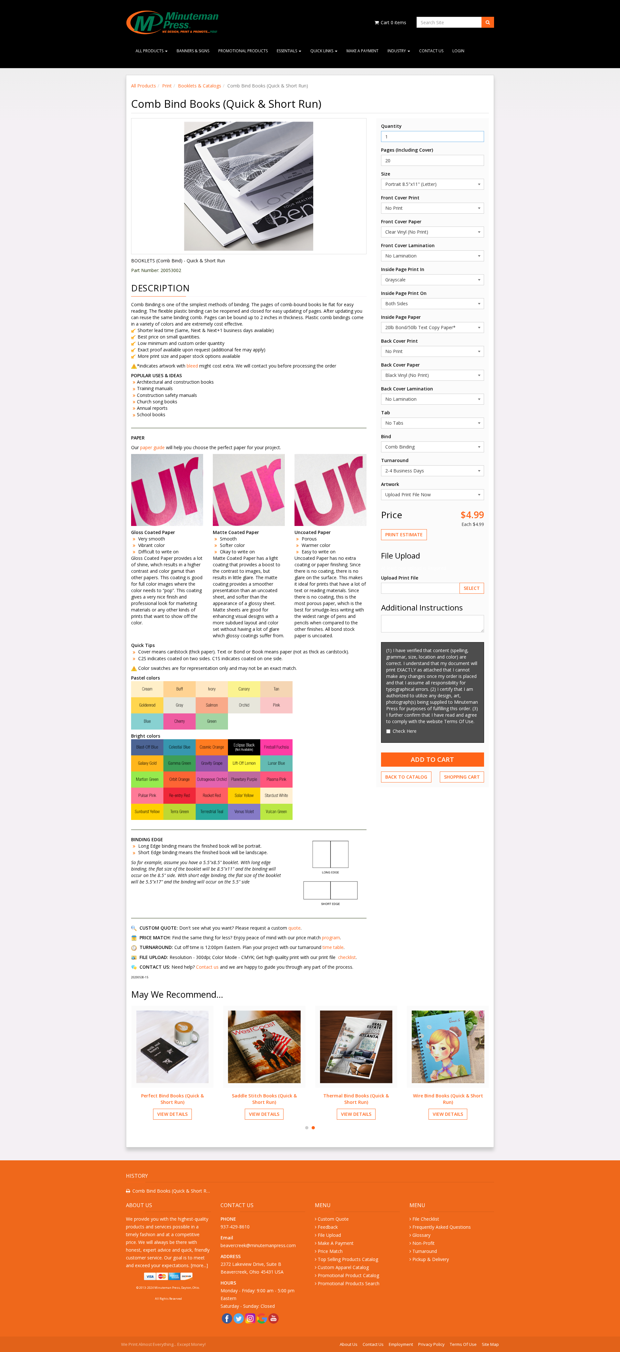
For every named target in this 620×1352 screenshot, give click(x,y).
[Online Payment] (168, 1276)
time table (333, 947)
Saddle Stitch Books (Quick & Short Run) (264, 1099)
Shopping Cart (462, 777)
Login (458, 51)
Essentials (287, 51)
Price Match (330, 1251)
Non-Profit (423, 1243)
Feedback (328, 1227)
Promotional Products (243, 51)
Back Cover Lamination (407, 389)
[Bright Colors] (212, 779)
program (331, 937)
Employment (401, 1344)
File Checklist (425, 1219)
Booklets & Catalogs (199, 86)
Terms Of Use (463, 1344)
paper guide (152, 447)
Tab (385, 412)
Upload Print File (399, 578)
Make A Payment (362, 51)
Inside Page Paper (401, 317)
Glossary (421, 1235)
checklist (347, 957)
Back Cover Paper (400, 365)
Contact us (207, 967)
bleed (193, 366)
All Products (150, 51)
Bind (386, 436)
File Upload (329, 1235)
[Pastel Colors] (212, 705)
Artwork (390, 484)
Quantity (391, 126)
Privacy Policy (431, 1344)
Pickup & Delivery (430, 1259)
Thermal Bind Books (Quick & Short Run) (356, 1099)
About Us (348, 1344)
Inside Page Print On (404, 293)
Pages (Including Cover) (407, 150)
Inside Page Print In (402, 269)
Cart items (392, 22)
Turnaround (394, 460)
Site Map (490, 1344)
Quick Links (322, 51)
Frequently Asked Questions (441, 1227)
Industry (397, 51)
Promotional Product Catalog (348, 1275)
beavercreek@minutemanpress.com (259, 1245)
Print (167, 86)
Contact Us (431, 51)
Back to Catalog (406, 777)
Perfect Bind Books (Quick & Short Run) (172, 1099)
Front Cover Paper (401, 221)
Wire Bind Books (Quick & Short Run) (448, 1099)
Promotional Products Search (348, 1283)
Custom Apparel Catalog (343, 1267)
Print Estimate (404, 534)
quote (294, 928)
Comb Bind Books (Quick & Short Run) (171, 1191)
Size (385, 174)
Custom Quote (333, 1219)
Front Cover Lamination (408, 245)
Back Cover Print (399, 341)
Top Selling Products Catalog (348, 1259)
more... (199, 1265)
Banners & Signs (193, 51)
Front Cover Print (400, 198)
